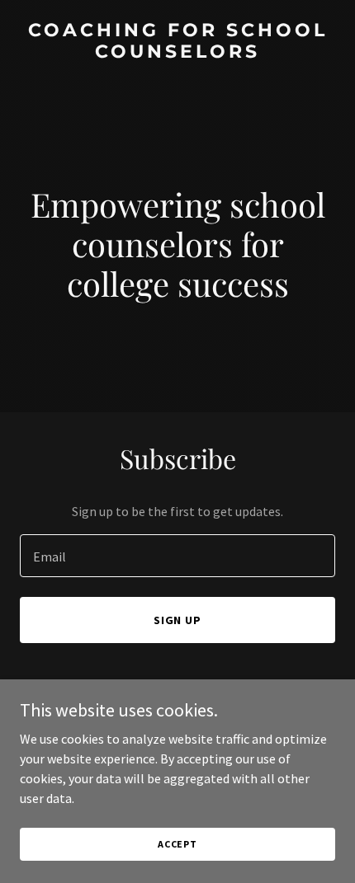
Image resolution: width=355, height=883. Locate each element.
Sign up (178, 620)
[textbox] (177, 555)
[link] (177, 53)
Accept (177, 844)
